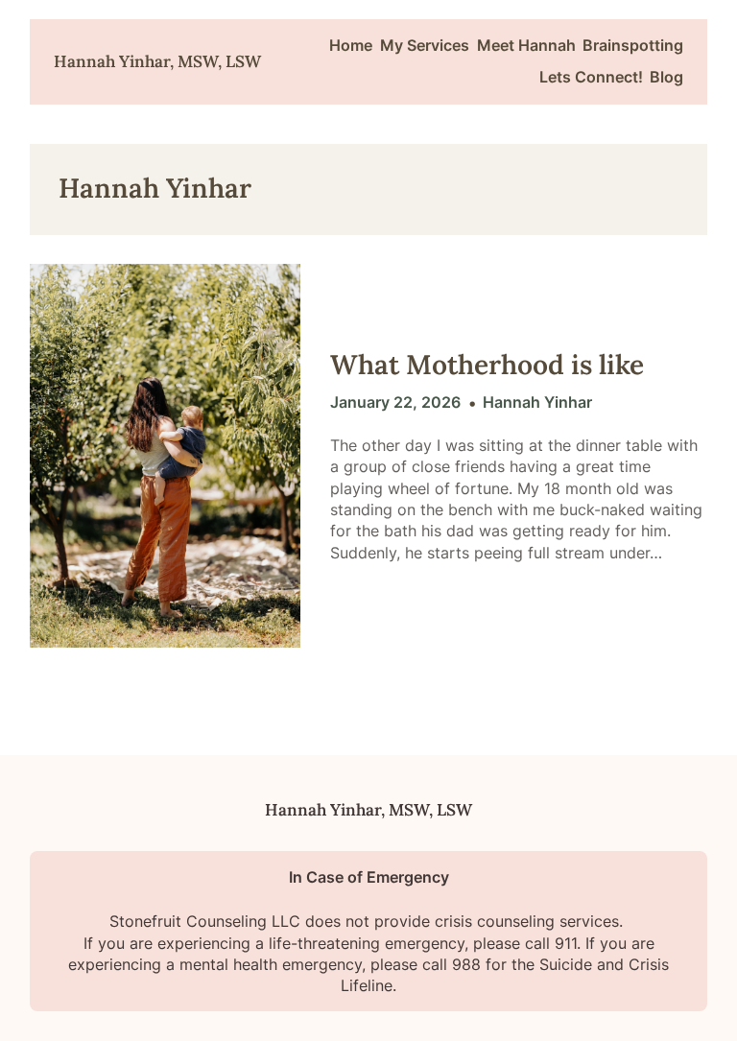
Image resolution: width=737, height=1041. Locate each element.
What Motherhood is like (487, 365)
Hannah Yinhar (537, 402)
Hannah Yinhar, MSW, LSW (157, 61)
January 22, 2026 (395, 402)
